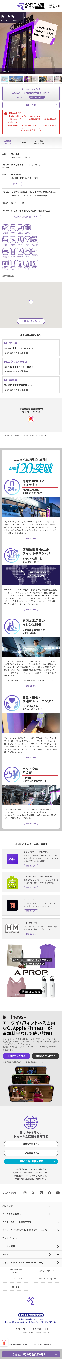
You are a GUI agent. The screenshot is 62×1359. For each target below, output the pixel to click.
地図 (15, 183)
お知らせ (6, 1254)
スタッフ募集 (44, 1270)
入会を (53, 6)
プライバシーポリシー (41, 1329)
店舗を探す (7, 1205)
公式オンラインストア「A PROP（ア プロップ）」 (25, 1230)
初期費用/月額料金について (26, 216)
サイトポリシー (21, 1329)
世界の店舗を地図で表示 (31, 1161)
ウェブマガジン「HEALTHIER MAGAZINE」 (23, 1262)
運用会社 (15, 1286)
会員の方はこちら (16, 1056)
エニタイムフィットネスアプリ (16, 1222)
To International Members (15, 1270)
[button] (3, 43)
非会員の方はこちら (46, 1056)
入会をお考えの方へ (11, 1213)
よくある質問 (8, 1246)
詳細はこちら (36, 1062)
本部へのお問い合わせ (46, 1278)
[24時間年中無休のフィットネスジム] (31, 6)
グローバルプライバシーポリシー (33, 1332)
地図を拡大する (29, 321)
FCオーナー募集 (15, 1278)
